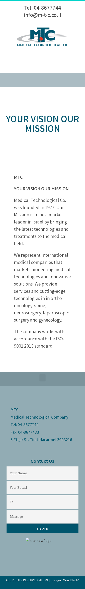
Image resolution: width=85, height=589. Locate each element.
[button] (42, 80)
